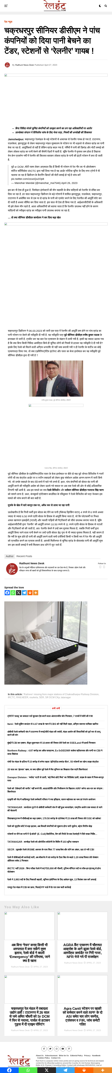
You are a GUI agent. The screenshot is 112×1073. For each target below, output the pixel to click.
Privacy (87, 1056)
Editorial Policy (76, 1056)
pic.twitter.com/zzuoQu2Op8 (27, 178)
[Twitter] (104, 567)
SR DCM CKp (52, 697)
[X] (18, 592)
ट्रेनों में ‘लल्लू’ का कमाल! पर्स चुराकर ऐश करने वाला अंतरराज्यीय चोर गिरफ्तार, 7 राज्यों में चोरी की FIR (50, 716)
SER (41, 697)
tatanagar (66, 697)
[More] (35, 592)
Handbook (96, 1056)
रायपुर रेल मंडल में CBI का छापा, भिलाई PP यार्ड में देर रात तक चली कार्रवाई (39, 887)
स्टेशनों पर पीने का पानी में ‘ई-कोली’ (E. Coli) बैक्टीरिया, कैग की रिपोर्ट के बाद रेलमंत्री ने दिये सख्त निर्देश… (52, 834)
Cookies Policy (43, 1058)
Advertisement (51, 1056)
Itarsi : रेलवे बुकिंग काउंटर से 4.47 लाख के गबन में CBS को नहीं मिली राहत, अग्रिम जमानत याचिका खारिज (52, 724)
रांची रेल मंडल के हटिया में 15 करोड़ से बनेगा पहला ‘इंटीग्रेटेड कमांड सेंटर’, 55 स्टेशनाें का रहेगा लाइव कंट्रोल (53, 761)
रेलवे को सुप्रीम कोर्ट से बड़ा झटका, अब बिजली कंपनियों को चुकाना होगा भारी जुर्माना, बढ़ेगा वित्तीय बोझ (49, 826)
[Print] (30, 592)
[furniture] (45, 683)
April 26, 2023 (69, 183)
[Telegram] (24, 592)
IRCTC (11, 697)
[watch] (56, 224)
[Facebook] (100, 567)
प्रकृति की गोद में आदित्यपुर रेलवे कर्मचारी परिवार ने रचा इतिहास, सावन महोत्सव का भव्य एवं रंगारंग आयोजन (51, 799)
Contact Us (56, 1058)
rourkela (33, 697)
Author (10, 556)
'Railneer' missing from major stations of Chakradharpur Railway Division (61, 694)
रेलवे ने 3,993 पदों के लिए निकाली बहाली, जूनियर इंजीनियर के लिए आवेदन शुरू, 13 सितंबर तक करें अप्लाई (51, 879)
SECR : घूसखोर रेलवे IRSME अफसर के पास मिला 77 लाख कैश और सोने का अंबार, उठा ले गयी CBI (50, 849)
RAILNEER (22, 697)
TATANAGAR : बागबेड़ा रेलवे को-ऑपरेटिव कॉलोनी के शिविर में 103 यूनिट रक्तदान (43, 842)
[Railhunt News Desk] (12, 573)
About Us (40, 1056)
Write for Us (64, 1056)
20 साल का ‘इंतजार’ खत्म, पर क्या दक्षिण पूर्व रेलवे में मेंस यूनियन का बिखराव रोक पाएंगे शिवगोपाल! (47, 769)
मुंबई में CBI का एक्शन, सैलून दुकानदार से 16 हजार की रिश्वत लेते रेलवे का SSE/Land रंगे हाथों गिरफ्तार (51, 743)
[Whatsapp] (12, 592)
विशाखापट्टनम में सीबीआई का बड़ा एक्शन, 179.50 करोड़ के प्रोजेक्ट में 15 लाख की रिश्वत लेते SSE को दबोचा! (54, 818)
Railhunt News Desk (24, 65)
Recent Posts (24, 556)
